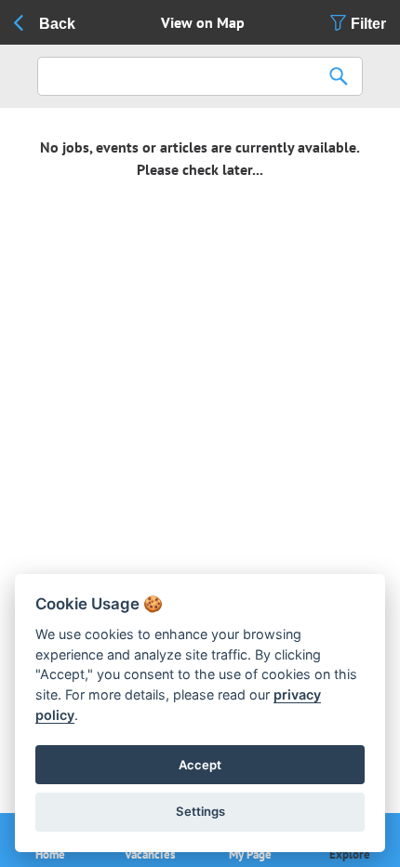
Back (57, 24)
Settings (200, 811)
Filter (368, 24)
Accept (200, 764)
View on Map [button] (203, 22)
